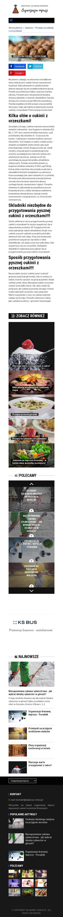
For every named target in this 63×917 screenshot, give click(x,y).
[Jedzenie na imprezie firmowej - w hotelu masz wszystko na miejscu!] (28, 892)
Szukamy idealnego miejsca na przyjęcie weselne (39, 821)
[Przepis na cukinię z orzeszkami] (41, 892)
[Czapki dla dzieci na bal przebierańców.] (28, 882)
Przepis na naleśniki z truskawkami (29, 438)
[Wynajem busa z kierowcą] (31, 624)
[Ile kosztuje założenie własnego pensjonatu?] (14, 882)
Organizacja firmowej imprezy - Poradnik (31, 544)
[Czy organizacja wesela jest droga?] (41, 873)
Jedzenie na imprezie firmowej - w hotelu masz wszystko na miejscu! (29, 461)
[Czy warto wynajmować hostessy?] (28, 873)
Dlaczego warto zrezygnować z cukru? (31, 366)
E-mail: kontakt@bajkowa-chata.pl (26, 799)
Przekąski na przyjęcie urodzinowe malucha (40, 730)
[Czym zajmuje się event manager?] (14, 873)
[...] (43, 704)
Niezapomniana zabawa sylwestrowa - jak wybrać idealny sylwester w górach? (30, 693)
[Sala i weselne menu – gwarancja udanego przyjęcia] (41, 882)
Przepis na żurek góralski (24, 414)
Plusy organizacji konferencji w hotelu (39, 747)
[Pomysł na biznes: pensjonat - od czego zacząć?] (14, 892)
